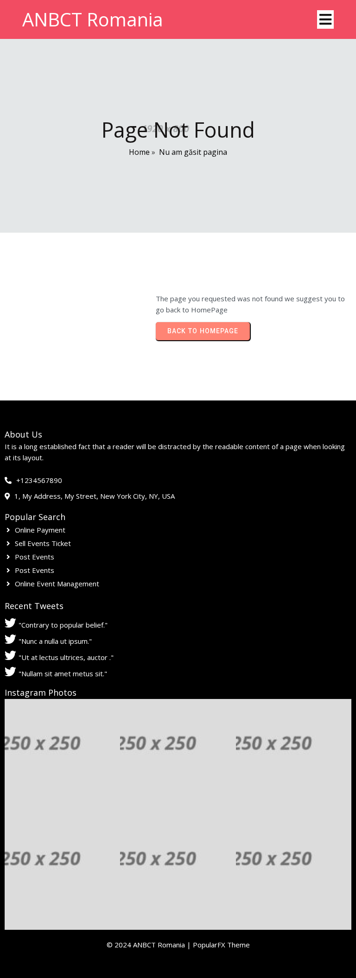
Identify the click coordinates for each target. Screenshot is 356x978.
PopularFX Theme (221, 944)
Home (139, 152)
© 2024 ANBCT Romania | (150, 944)
